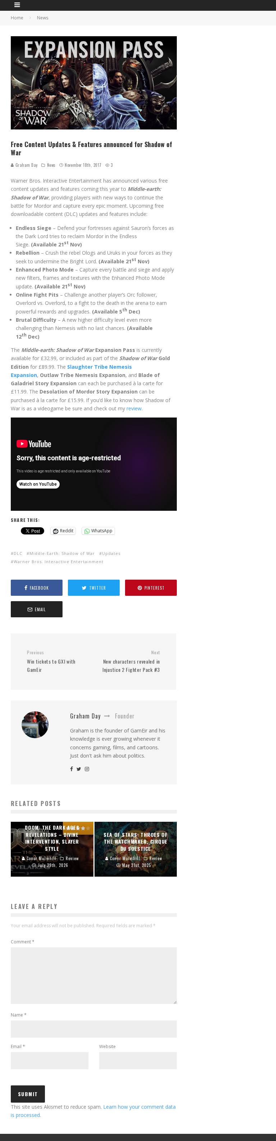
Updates (111, 553)
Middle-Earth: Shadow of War (62, 553)
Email (18, 1046)
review (134, 408)
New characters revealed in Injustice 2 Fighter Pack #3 (131, 661)
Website (107, 1046)
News (51, 165)
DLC (18, 553)
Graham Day (26, 165)
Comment (22, 942)
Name (19, 1015)
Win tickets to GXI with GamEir (51, 661)
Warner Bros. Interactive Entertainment (59, 561)
